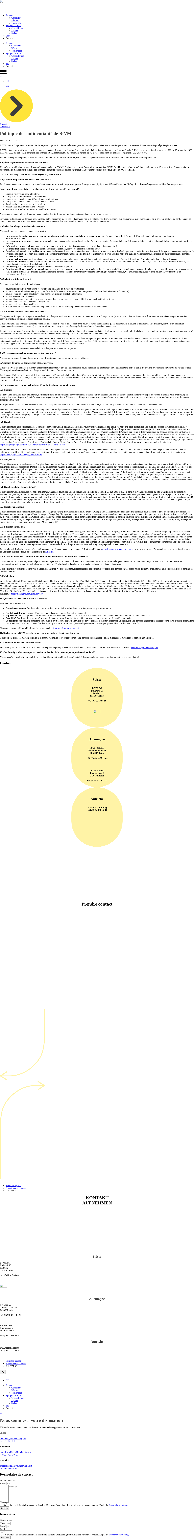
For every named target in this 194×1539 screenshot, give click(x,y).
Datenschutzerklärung (119, 1505)
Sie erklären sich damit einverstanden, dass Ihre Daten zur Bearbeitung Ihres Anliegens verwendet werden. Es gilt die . (66, 1505)
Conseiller (15, 18)
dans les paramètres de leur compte (117, 549)
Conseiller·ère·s (18, 28)
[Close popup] (3, 1372)
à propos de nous (13, 25)
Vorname (4, 1520)
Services (9, 15)
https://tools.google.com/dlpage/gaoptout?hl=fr (21, 454)
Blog (8, 36)
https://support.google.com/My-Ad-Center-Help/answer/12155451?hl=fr (32, 444)
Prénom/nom (6, 1480)
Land (2, 1529)
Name (3, 1523)
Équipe (14, 30)
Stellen (14, 33)
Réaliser (15, 20)
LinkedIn (49, 552)
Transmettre (16, 23)
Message (4, 1502)
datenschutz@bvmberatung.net (65, 628)
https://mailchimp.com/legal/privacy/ (27, 594)
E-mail (3, 1483)
